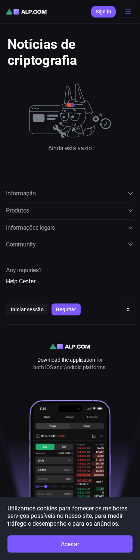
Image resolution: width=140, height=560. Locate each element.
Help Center (20, 281)
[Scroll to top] (128, 309)
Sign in (103, 12)
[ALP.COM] (26, 11)
